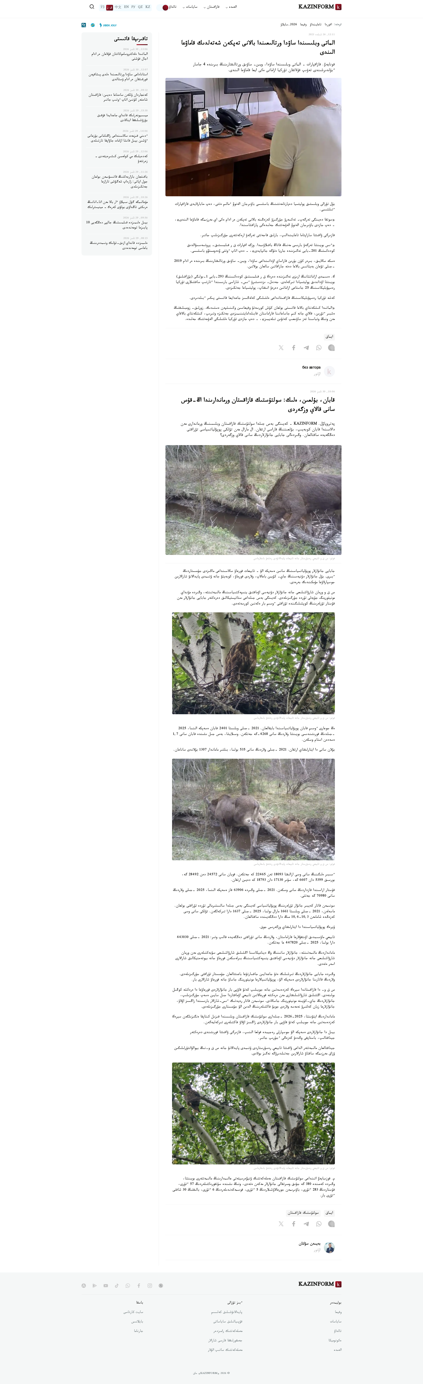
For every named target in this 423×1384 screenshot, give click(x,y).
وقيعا (303, 25)
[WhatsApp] (318, 348)
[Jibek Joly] (107, 25)
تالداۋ (172, 7)
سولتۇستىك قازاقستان (303, 1213)
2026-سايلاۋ (289, 25)
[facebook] (139, 1285)
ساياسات (335, 1322)
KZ (147, 7)
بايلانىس (137, 1322)
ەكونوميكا (334, 1341)
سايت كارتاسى (133, 1312)
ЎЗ (102, 7)
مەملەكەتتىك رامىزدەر (227, 1331)
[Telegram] (306, 348)
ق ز (109, 7)
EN (126, 7)
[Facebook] (293, 348)
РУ (133, 7)
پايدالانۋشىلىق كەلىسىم (226, 1312)
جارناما (138, 1331)
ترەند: (337, 25)
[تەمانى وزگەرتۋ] (162, 7)
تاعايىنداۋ (315, 25)
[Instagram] (331, 348)
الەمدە (337, 1350)
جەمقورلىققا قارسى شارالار (225, 1341)
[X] (281, 348)
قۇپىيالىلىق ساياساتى (227, 1322)
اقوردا (328, 25)
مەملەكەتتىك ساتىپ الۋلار (225, 1350)
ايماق (329, 337)
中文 (118, 7)
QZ (140, 7)
